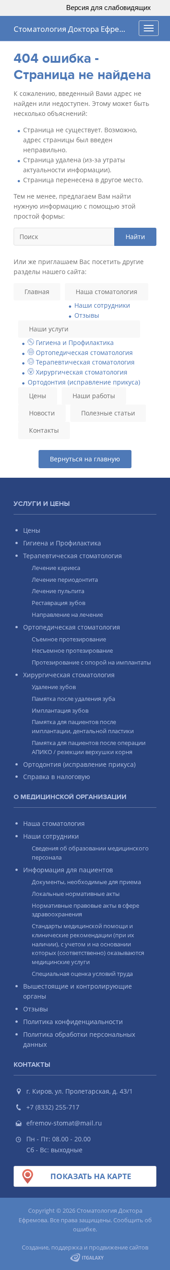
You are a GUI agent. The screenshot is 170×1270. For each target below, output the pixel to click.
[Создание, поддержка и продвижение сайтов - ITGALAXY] (87, 1257)
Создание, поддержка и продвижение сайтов (85, 1247)
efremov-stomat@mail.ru (64, 1123)
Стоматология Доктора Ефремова (74, 29)
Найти (135, 236)
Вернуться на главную (85, 459)
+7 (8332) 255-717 (52, 1107)
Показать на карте (90, 1176)
